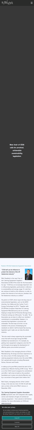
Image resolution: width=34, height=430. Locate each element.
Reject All (17, 426)
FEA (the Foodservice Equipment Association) (19, 266)
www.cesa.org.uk (6, 403)
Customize (17, 422)
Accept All (17, 418)
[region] (17, 417)
